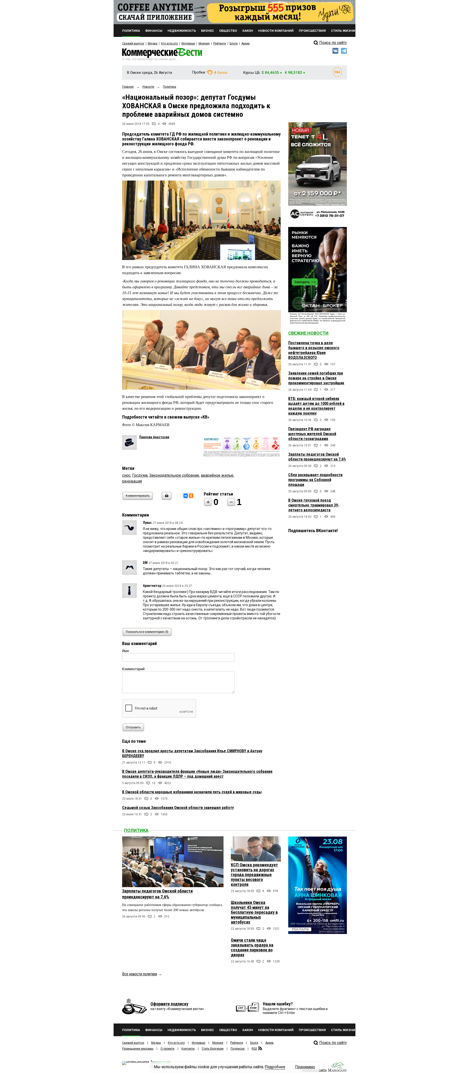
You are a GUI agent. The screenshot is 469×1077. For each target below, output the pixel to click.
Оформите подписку (169, 1003)
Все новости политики (139, 974)
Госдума (140, 475)
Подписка (238, 1048)
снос (126, 475)
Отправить (133, 727)
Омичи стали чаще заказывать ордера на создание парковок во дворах (252, 947)
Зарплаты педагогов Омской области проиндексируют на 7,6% (317, 457)
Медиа (152, 43)
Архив (245, 43)
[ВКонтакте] (185, 496)
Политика (136, 830)
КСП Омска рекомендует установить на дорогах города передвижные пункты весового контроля (254, 874)
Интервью (188, 43)
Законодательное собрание (174, 475)
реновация (132, 481)
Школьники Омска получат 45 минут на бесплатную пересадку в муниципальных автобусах (254, 912)
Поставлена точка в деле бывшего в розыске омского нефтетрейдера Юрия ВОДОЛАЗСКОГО (313, 350)
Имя (125, 651)
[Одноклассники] (191, 496)
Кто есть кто (169, 43)
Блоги (234, 43)
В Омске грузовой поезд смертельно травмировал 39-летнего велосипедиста (313, 505)
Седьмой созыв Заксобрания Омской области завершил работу (178, 807)
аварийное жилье (217, 475)
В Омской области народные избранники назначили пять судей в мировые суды (192, 792)
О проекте (167, 1048)
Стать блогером (213, 1048)
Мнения (204, 43)
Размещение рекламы (137, 1048)
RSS (254, 1048)
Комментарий (133, 669)
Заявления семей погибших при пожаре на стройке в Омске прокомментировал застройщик (316, 378)
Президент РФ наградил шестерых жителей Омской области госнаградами (312, 434)
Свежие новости (308, 333)
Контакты (188, 1048)
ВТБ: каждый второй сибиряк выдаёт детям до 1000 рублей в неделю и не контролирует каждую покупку (316, 406)
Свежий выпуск (133, 43)
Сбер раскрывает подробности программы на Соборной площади (315, 480)
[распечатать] (166, 498)
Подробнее (275, 1067)
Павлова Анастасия (154, 437)
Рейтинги (219, 43)
